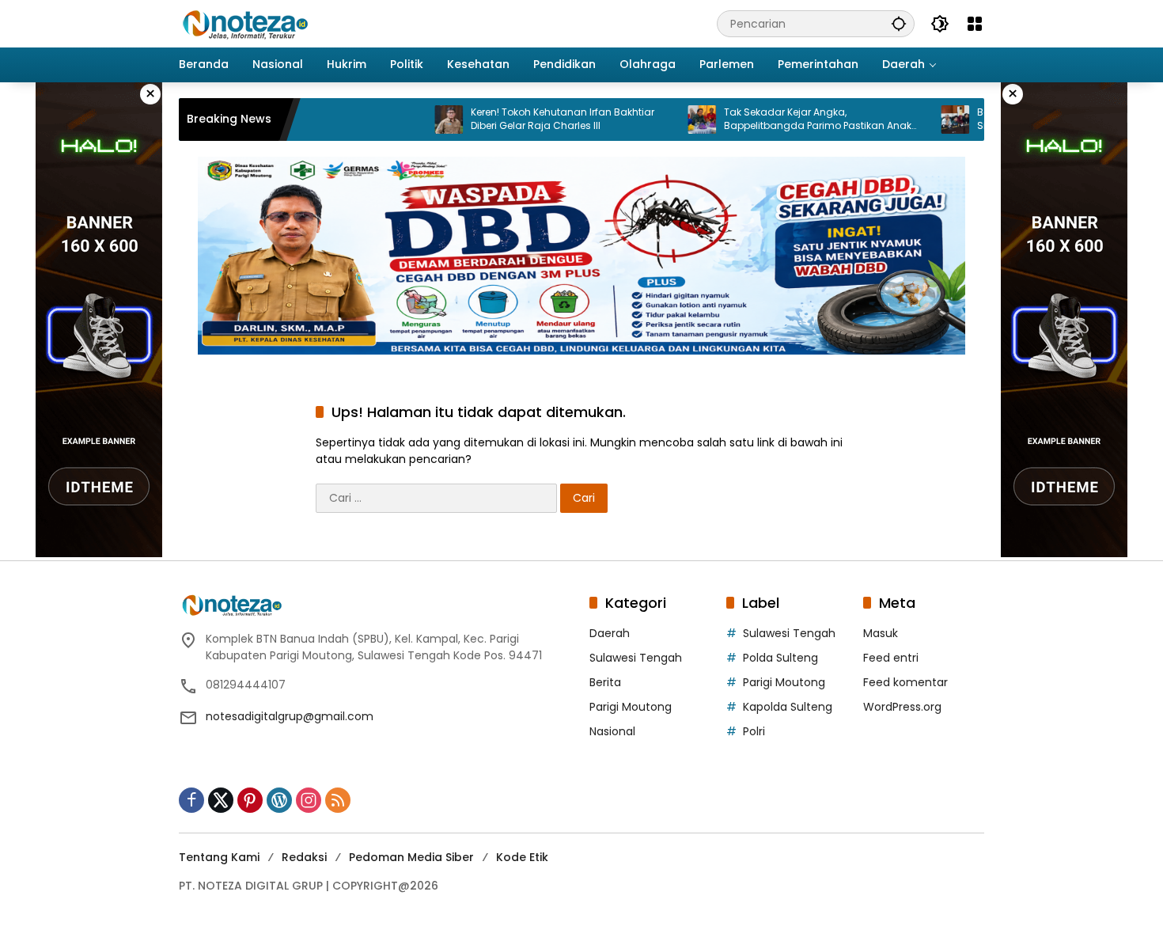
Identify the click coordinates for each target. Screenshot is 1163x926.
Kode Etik (522, 857)
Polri (754, 731)
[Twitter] (220, 800)
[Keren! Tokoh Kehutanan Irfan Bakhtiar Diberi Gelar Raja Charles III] (415, 119)
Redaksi (304, 857)
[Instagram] (308, 800)
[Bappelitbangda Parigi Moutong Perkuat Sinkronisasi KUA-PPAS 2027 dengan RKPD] (921, 119)
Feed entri (891, 658)
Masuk (880, 633)
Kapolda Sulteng (787, 707)
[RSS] (337, 800)
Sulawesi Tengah (635, 658)
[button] (899, 23)
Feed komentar (905, 682)
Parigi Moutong (630, 707)
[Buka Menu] (974, 23)
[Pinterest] (250, 800)
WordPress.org (902, 707)
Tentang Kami (219, 857)
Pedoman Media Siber (411, 857)
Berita (605, 682)
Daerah (609, 633)
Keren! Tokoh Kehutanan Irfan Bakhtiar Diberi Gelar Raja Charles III (529, 119)
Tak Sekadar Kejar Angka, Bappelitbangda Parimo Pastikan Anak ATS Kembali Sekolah (784, 119)
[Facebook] (191, 800)
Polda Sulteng (780, 658)
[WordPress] (279, 800)
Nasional (612, 731)
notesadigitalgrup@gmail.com (289, 716)
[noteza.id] (246, 23)
